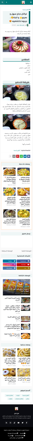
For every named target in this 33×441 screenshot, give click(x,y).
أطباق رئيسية (26, 10)
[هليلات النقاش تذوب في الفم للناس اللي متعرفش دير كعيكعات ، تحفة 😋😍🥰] (23, 352)
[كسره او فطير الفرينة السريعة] (25, 319)
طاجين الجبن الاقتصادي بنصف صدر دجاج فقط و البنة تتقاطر (24, 221)
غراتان (27, 399)
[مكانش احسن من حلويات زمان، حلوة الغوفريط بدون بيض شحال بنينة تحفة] (9, 352)
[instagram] (10, 422)
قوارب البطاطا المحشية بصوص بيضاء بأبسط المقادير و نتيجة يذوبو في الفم (24, 201)
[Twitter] (25, 156)
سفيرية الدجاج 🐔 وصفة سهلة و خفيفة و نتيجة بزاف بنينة (9, 180)
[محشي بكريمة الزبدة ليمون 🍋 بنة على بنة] (23, 372)
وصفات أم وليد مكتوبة (10, 430)
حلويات (18, 395)
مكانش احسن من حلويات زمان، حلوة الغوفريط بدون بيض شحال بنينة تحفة (10, 360)
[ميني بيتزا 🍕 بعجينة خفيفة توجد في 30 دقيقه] (25, 336)
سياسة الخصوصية (12, 433)
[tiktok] (14, 422)
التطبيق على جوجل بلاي (16, 438)
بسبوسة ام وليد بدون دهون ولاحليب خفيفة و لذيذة (18, 290)
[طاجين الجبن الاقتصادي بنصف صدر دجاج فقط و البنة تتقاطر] (23, 213)
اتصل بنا (10, 436)
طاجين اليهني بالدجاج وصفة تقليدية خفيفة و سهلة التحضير (10, 200)
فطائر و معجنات (19, 399)
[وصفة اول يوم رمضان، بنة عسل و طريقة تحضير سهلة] (9, 213)
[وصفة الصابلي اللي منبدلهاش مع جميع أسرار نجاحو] (9, 372)
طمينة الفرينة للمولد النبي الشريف (12, 299)
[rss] (6, 422)
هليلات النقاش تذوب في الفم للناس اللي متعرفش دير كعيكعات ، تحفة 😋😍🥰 (24, 360)
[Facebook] (28, 156)
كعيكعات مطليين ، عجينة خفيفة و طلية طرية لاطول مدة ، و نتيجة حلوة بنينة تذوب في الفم (11, 308)
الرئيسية (22, 433)
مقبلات (10, 399)
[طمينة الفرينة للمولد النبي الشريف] (25, 300)
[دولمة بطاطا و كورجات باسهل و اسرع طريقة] (23, 172)
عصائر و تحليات (9, 395)
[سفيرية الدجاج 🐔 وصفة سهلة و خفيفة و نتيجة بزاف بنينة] (9, 172)
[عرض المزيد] (10, 156)
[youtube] (18, 422)
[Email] (14, 156)
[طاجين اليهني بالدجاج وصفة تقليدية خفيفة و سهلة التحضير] (9, 192)
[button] (31, 2)
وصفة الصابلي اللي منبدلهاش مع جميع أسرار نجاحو (10, 379)
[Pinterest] (17, 156)
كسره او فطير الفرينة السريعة (14, 317)
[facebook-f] (26, 422)
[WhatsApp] (21, 156)
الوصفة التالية (26, 251)
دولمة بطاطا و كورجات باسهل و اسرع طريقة (24, 179)
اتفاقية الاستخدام (19, 436)
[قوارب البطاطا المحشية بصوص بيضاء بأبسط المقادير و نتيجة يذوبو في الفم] (23, 192)
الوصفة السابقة (7, 251)
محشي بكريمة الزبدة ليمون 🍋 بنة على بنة (24, 379)
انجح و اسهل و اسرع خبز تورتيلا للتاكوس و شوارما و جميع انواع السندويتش (12, 326)
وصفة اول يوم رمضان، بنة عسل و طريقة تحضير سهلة (9, 221)
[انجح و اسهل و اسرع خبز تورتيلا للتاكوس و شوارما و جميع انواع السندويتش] (25, 327)
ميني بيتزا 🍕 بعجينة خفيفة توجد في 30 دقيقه (12, 334)
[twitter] (22, 422)
